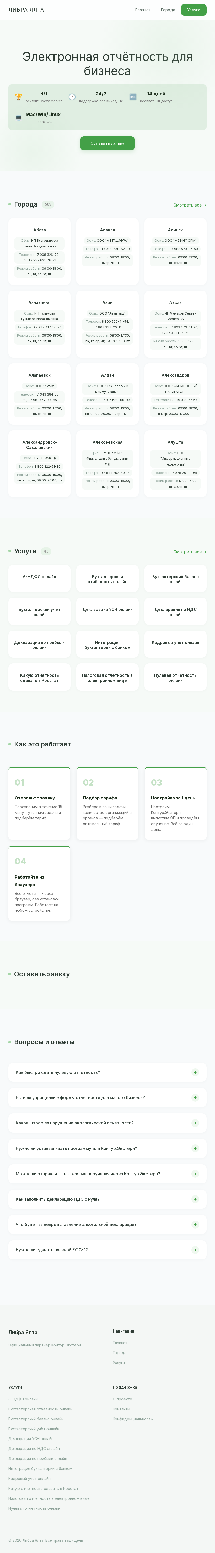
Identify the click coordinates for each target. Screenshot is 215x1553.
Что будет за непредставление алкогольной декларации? (76, 1224)
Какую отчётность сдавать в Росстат (43, 1488)
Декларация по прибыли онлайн (37, 1458)
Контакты (121, 1409)
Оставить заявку (107, 143)
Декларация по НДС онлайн (34, 1448)
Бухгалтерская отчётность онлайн (40, 1409)
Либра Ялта (26, 10)
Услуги (193, 10)
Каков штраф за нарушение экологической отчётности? (75, 1122)
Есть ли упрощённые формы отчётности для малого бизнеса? (80, 1097)
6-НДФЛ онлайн (23, 1399)
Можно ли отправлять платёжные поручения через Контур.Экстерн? (88, 1173)
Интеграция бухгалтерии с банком (40, 1468)
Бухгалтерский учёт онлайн (33, 1429)
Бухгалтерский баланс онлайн (35, 1419)
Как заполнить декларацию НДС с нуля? (58, 1199)
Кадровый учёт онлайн (29, 1478)
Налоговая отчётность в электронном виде (49, 1498)
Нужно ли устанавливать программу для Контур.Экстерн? (76, 1148)
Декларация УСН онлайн (30, 1438)
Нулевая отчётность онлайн (34, 1508)
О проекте (122, 1399)
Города (168, 10)
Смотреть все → (190, 205)
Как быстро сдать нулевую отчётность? (58, 1072)
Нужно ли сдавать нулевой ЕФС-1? (52, 1249)
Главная (142, 10)
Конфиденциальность (133, 1419)
